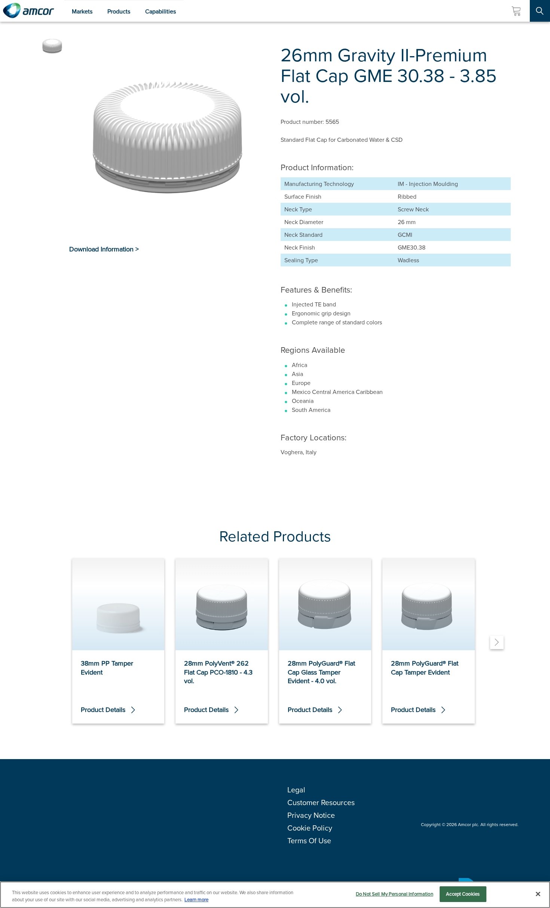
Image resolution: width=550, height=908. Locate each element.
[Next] (497, 642)
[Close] (538, 894)
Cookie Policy (309, 827)
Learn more (196, 899)
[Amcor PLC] (28, 11)
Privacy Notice (311, 815)
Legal (296, 789)
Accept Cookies (463, 893)
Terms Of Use (309, 840)
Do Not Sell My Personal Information (394, 893)
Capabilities (160, 11)
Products (118, 11)
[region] (275, 894)
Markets (82, 11)
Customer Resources (321, 802)
